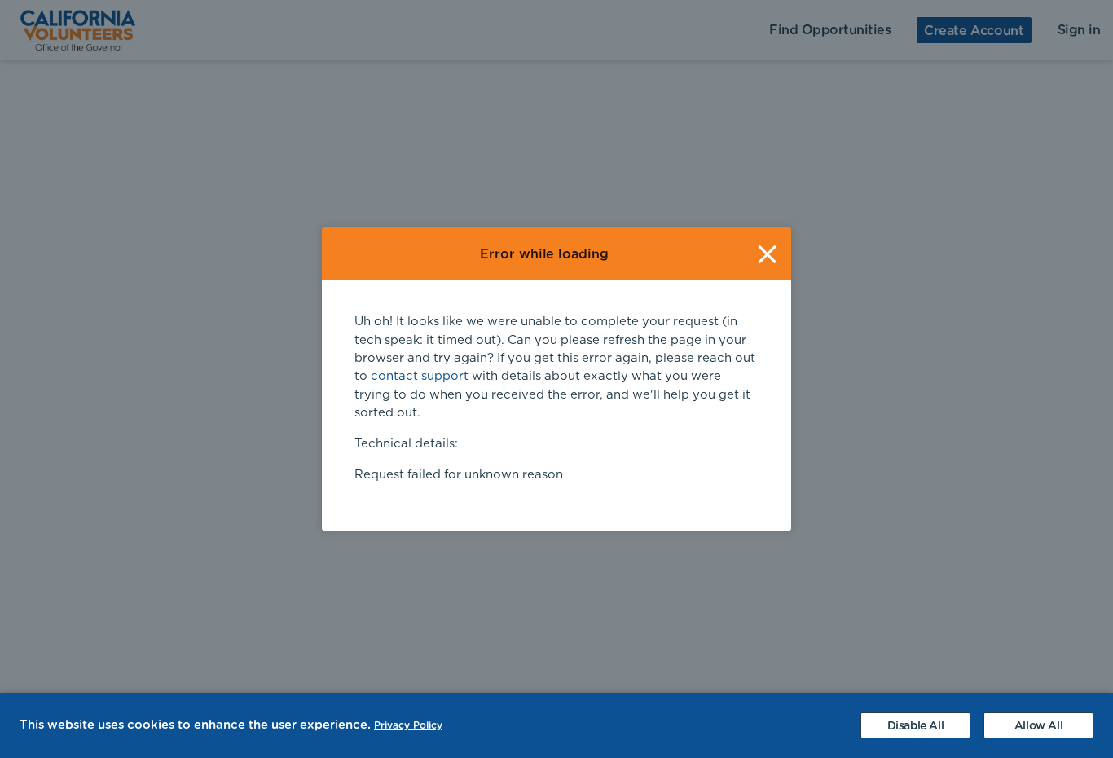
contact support (420, 376)
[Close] (767, 254)
